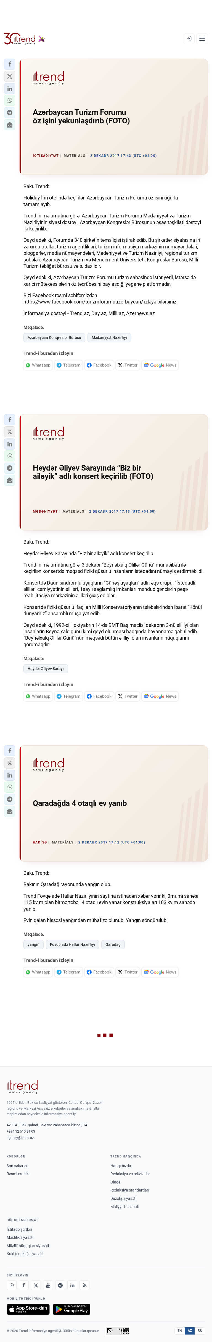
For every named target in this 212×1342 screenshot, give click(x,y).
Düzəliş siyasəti (123, 1198)
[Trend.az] (24, 39)
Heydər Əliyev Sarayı (46, 668)
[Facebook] (24, 1285)
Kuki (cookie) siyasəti (25, 1254)
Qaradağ (113, 944)
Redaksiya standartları (129, 1190)
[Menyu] (202, 38)
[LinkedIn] (72, 1285)
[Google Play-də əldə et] (71, 1309)
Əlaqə (115, 1182)
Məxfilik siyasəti (20, 1237)
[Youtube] (48, 1285)
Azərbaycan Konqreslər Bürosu (54, 337)
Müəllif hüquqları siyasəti (28, 1246)
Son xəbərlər (17, 1166)
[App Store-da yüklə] (28, 1309)
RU (200, 1331)
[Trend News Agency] (22, 1087)
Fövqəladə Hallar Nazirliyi (72, 944)
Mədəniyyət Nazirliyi (109, 337)
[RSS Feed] (84, 1285)
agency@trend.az (20, 1138)
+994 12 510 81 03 (21, 1131)
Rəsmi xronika (19, 1174)
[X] (36, 1285)
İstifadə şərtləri (19, 1229)
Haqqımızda (120, 1166)
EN (179, 1331)
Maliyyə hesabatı (124, 1207)
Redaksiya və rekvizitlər (130, 1174)
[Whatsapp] (12, 1285)
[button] (9, 64)
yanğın (33, 944)
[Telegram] (60, 1285)
